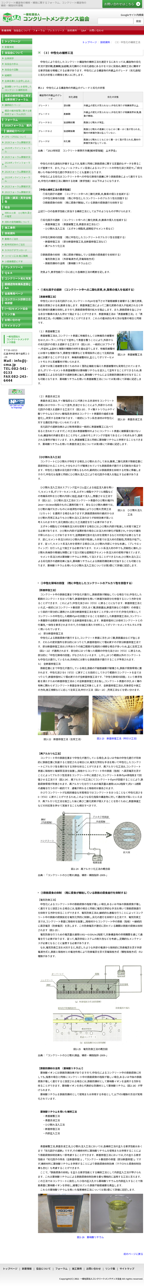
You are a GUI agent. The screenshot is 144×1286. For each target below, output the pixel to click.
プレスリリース (55, 30)
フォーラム (39, 30)
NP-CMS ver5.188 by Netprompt (17, 407)
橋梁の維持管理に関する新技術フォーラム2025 (18, 112)
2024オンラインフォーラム (17, 164)
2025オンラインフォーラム (17, 149)
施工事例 (10, 227)
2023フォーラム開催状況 (17, 186)
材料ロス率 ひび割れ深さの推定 (18, 214)
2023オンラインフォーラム (17, 179)
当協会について (22, 30)
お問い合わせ (96, 30)
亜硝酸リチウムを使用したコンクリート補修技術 (18, 88)
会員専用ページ (14, 293)
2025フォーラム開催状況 (17, 157)
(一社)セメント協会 (16, 308)
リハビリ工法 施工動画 (16, 255)
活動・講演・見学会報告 (18, 199)
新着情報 (6, 30)
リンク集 (10, 314)
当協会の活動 (11, 69)
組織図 (8, 75)
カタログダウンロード (16, 250)
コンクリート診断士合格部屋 (18, 301)
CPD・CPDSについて (15, 136)
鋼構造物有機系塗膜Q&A (17, 286)
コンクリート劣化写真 (18, 278)
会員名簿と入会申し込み (17, 80)
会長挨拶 (9, 58)
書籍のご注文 (11, 238)
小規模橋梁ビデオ (14, 261)
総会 (7, 207)
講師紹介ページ (12, 104)
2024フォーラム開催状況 (17, 171)
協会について (43, 1268)
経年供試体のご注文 (15, 244)
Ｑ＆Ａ (9, 273)
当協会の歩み (11, 63)
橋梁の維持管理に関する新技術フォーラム (18, 97)
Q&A (83, 30)
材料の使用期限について (17, 221)
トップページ (89, 42)
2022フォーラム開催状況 (17, 192)
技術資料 (72, 30)
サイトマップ (12, 325)
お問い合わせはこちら (119, 4)
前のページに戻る (133, 1254)
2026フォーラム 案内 (18, 125)
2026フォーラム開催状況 (17, 142)
